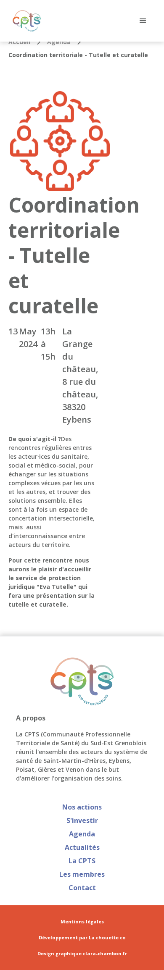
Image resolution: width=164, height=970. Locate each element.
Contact (82, 887)
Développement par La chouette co (82, 938)
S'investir (82, 820)
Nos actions (82, 807)
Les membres (82, 874)
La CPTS (82, 861)
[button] (143, 21)
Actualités (82, 847)
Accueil (19, 42)
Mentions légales (82, 922)
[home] (24, 21)
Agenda (59, 42)
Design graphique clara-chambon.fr (82, 954)
